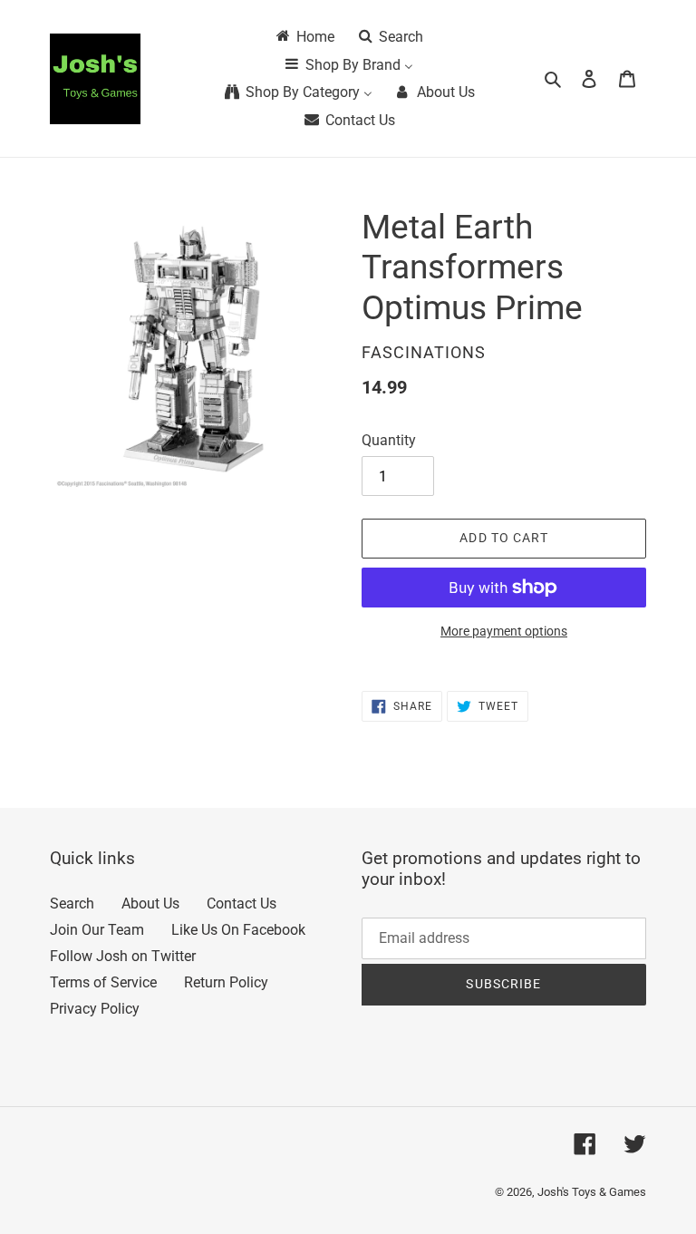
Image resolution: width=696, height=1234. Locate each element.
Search (72, 903)
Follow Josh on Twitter (123, 956)
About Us (150, 903)
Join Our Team (97, 929)
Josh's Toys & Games (591, 1192)
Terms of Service (103, 982)
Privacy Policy (95, 1008)
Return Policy (226, 982)
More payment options (503, 631)
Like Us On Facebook (238, 929)
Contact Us (241, 903)
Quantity (389, 440)
